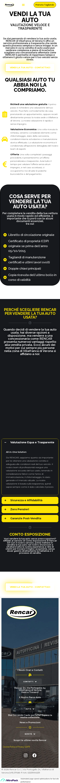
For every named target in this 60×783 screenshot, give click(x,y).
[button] (23, 5)
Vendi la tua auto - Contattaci (30, 67)
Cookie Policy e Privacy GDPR (16, 747)
